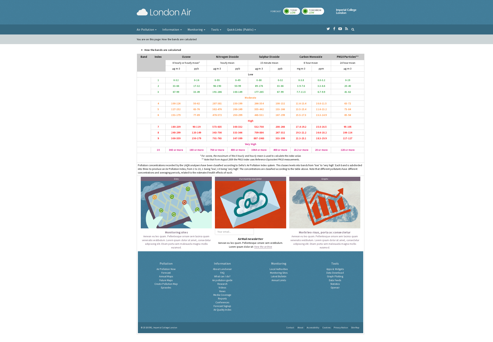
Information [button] (171, 29)
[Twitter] (328, 29)
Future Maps (166, 280)
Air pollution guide (222, 280)
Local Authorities (279, 269)
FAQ (222, 272)
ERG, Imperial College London (162, 327)
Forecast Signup (222, 306)
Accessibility (313, 327)
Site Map (355, 327)
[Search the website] (353, 29)
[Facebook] (334, 29)
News (222, 291)
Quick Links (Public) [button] (240, 29)
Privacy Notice (341, 327)
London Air (164, 13)
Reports (222, 298)
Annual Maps (166, 276)
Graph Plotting (335, 276)
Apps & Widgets (335, 269)
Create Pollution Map (166, 284)
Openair (335, 287)
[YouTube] (340, 29)
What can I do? (222, 276)
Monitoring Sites (279, 272)
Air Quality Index (222, 309)
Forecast (166, 272)
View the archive (263, 246)
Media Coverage (222, 295)
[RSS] (347, 29)
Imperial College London (346, 13)
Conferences (222, 302)
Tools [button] (215, 29)
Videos (222, 287)
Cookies (326, 327)
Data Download (335, 272)
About (301, 327)
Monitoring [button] (196, 29)
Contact (290, 327)
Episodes (166, 287)
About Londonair (222, 269)
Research (222, 284)
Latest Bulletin (278, 276)
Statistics (335, 284)
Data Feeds (335, 280)
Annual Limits (279, 280)
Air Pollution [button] (146, 29)
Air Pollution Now (166, 269)
